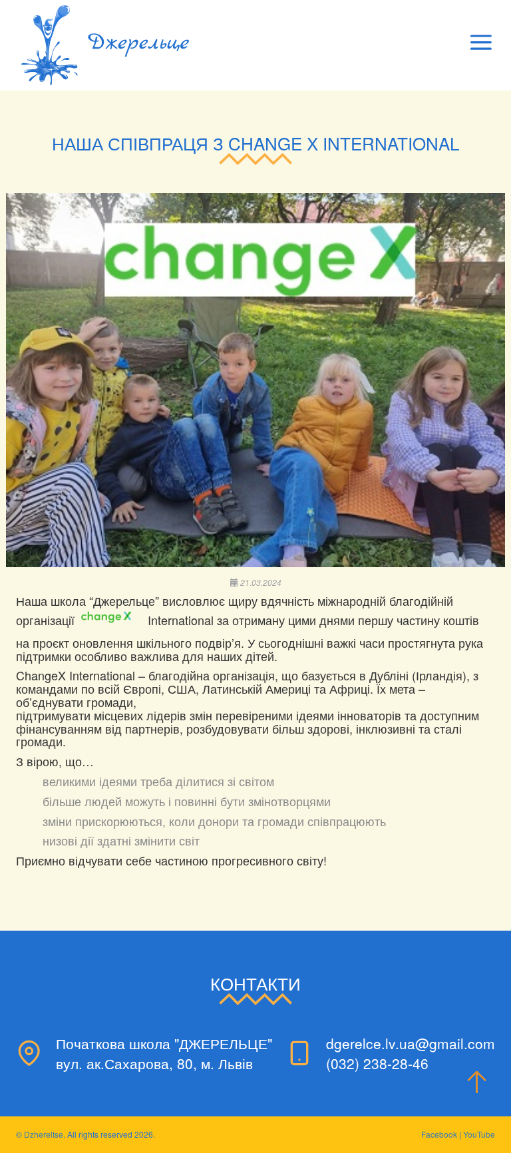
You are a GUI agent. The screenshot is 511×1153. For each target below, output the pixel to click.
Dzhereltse (43, 1134)
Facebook (439, 1134)
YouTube (479, 1134)
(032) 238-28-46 (377, 1063)
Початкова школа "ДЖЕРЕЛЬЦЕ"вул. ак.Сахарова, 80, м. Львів (164, 1053)
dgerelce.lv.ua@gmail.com (410, 1043)
